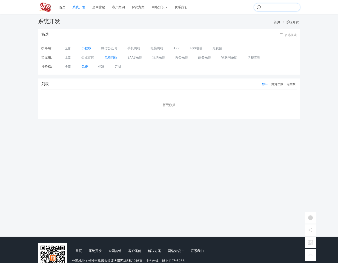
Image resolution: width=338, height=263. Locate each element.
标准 (101, 66)
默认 (265, 84)
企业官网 (87, 57)
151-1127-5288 (173, 261)
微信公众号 (109, 48)
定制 (118, 66)
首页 (62, 7)
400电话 (196, 48)
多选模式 (291, 34)
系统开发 (78, 7)
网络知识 (158, 7)
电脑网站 (156, 48)
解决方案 (138, 7)
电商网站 (110, 57)
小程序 (86, 48)
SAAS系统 (134, 57)
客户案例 (118, 7)
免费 (84, 66)
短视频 (217, 48)
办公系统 (181, 57)
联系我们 (181, 7)
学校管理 (253, 57)
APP (176, 48)
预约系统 (158, 57)
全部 (68, 48)
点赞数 (290, 84)
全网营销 (98, 7)
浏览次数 (277, 84)
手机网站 (133, 48)
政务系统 (204, 57)
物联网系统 (229, 57)
